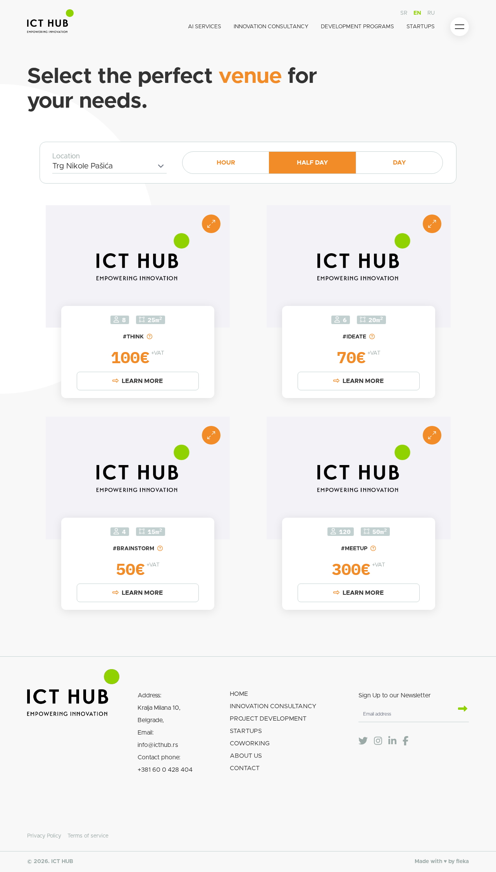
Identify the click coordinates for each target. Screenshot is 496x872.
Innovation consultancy (271, 26)
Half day (312, 163)
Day (399, 163)
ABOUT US (246, 756)
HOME (239, 694)
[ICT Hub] (50, 22)
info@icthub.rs (158, 745)
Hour (226, 163)
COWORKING (250, 743)
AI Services (204, 26)
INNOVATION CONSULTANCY (273, 706)
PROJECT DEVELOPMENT (268, 719)
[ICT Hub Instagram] (378, 741)
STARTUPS (246, 731)
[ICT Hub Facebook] (405, 741)
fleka (462, 861)
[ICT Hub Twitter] (363, 741)
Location (66, 156)
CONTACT (245, 768)
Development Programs (357, 26)
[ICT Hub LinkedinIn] (392, 741)
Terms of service (87, 836)
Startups (420, 26)
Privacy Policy (44, 836)
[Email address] (459, 709)
